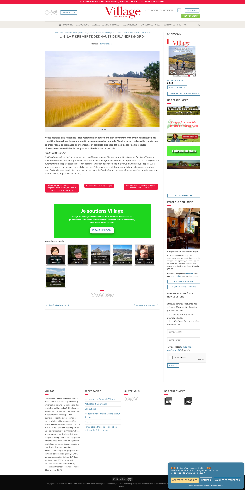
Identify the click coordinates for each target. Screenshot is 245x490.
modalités (177, 276)
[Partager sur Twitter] (97, 295)
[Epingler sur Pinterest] (107, 295)
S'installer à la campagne (99, 33)
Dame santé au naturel (144, 305)
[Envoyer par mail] (102, 295)
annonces (189, 274)
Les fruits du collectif (59, 305)
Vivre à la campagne (142, 33)
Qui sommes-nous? (150, 25)
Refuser (206, 480)
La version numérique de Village (100, 399)
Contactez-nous (172, 25)
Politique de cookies (195, 486)
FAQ (185, 25)
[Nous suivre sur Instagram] (52, 12)
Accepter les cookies (184, 480)
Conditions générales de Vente (119, 484)
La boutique (82, 25)
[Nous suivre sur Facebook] (47, 12)
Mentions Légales (98, 484)
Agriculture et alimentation (66, 33)
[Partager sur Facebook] (93, 295)
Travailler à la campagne (121, 33)
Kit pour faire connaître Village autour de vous (102, 415)
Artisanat (83, 33)
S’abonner (68, 25)
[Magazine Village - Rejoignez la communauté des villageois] (123, 13)
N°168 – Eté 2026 (175, 80)
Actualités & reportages (105, 25)
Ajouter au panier (177, 87)
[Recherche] (199, 25)
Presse (88, 422)
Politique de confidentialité (213, 486)
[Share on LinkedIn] (111, 295)
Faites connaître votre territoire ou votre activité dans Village (101, 428)
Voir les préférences (227, 480)
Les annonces (129, 25)
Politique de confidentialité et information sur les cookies (154, 484)
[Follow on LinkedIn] (56, 12)
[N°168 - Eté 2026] (182, 58)
